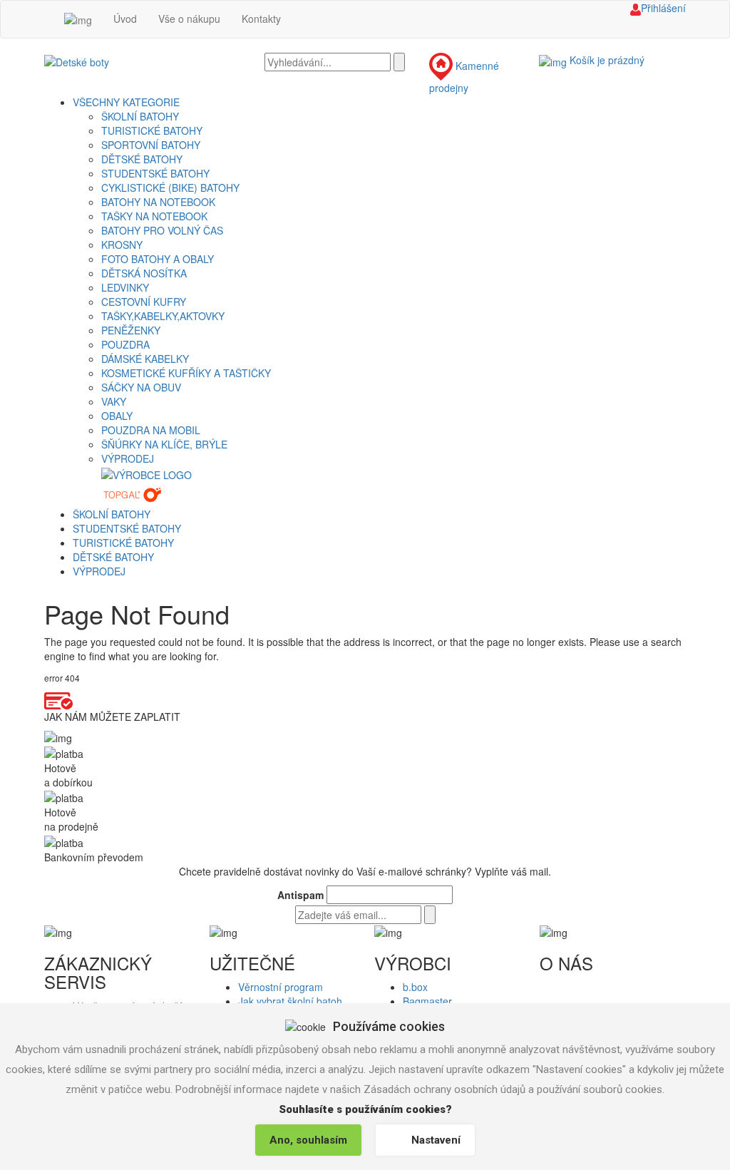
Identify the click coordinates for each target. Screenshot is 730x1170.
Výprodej (127, 458)
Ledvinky (125, 287)
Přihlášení (663, 8)
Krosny (122, 244)
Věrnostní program (280, 987)
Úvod (125, 18)
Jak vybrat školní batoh (290, 1001)
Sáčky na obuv (141, 387)
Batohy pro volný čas (162, 230)
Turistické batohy (151, 130)
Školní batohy (140, 116)
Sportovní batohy (150, 145)
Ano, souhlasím (308, 1140)
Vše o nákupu (189, 18)
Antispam (300, 895)
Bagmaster (427, 1001)
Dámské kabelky (145, 358)
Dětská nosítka (144, 273)
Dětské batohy (141, 159)
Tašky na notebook (154, 216)
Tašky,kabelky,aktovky (163, 316)
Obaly (117, 416)
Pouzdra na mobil (150, 430)
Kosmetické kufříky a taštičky (186, 373)
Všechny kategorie (126, 102)
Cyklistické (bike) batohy (170, 187)
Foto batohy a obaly (157, 259)
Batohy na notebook (158, 202)
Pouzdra (125, 344)
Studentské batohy (155, 173)
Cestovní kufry (143, 301)
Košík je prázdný (607, 60)
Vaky (113, 401)
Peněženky (130, 330)
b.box (415, 987)
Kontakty (261, 18)
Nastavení (436, 1140)
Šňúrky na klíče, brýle (164, 444)
